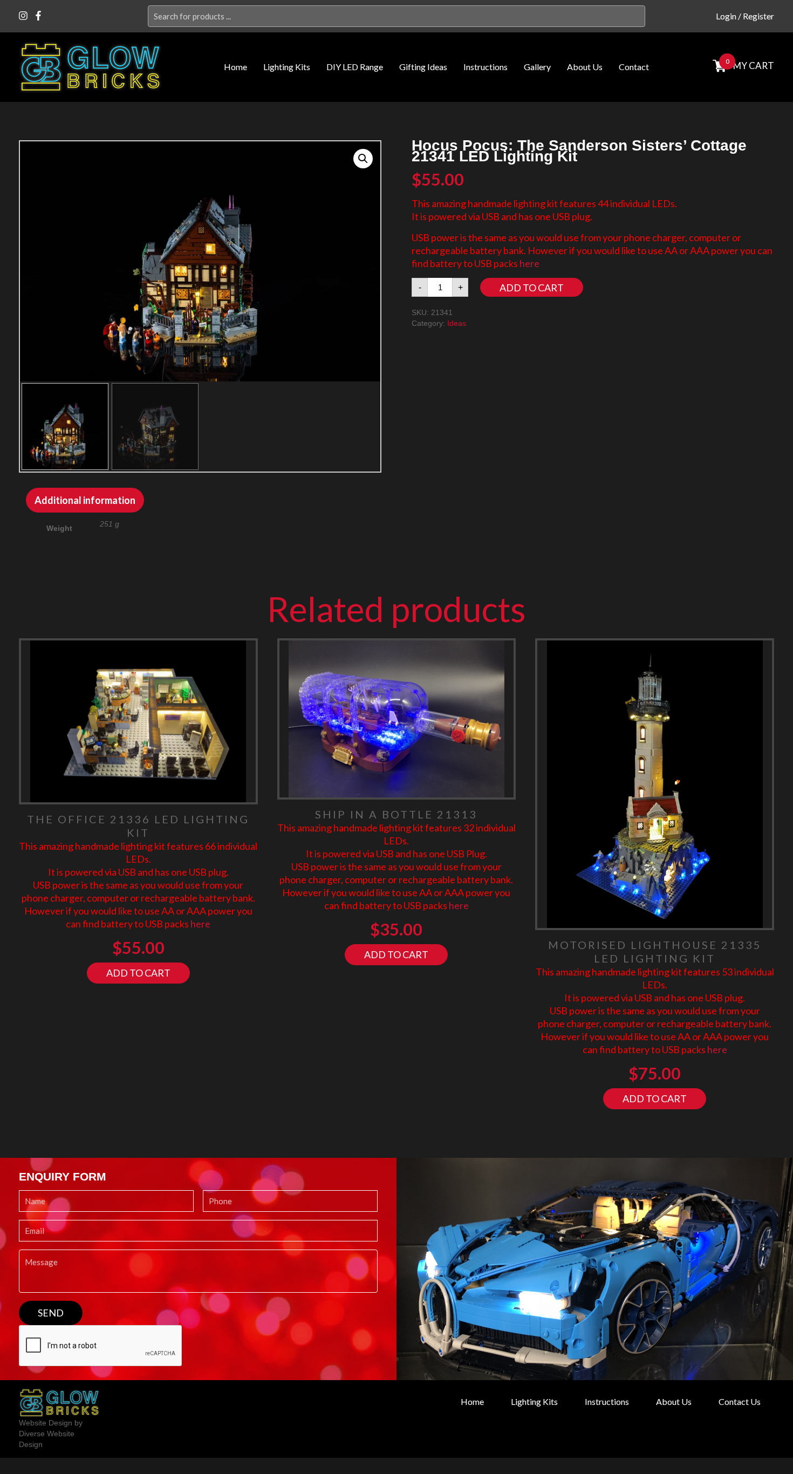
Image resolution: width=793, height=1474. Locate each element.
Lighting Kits (286, 67)
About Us (585, 67)
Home (235, 67)
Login (726, 16)
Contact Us (740, 1402)
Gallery (537, 67)
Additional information (85, 500)
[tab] (85, 500)
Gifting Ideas (423, 67)
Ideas (456, 323)
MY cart (753, 65)
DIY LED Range (354, 67)
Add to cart (532, 288)
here (529, 263)
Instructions (485, 67)
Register (758, 16)
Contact (634, 67)
